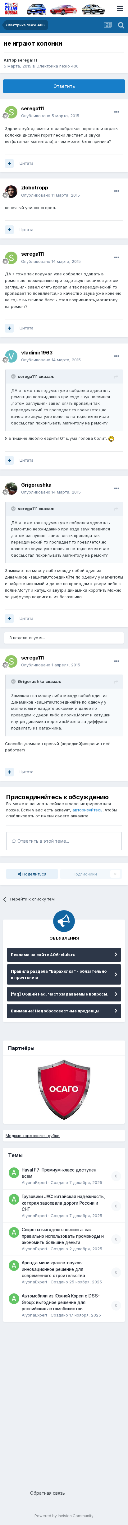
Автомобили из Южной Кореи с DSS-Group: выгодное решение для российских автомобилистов (61, 1302)
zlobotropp (34, 187)
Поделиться (33, 873)
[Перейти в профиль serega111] (11, 112)
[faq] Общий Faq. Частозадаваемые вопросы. (59, 993)
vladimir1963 (37, 352)
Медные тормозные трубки (33, 1135)
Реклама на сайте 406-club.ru (43, 954)
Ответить (64, 86)
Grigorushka (36, 485)
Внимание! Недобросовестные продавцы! (56, 1010)
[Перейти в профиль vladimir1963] (11, 356)
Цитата (27, 163)
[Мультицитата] (9, 163)
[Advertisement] (64, 1403)
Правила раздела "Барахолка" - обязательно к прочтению (59, 974)
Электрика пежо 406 (57, 65)
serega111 (27, 60)
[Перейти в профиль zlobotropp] (11, 191)
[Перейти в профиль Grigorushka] (11, 488)
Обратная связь (47, 1493)
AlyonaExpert (34, 1182)
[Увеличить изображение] (111, 438)
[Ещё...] (117, 112)
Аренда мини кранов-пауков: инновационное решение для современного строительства (53, 1269)
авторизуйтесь (87, 809)
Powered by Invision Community (64, 1515)
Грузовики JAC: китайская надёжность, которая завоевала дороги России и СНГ (63, 1203)
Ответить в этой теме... (42, 841)
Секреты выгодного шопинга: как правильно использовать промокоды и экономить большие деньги (63, 1236)
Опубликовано (50, 115)
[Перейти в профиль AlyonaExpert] (14, 1172)
